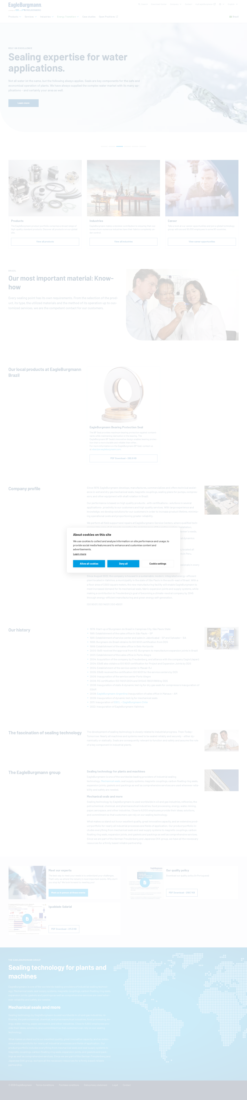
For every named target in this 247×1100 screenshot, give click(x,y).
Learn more (79, 554)
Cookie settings (157, 564)
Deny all (123, 564)
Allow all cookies (89, 564)
